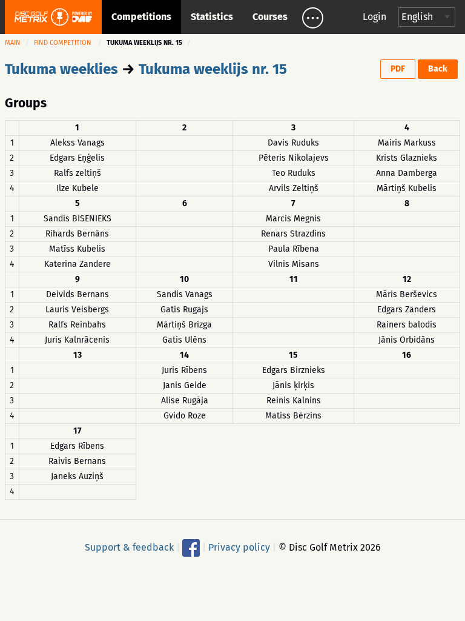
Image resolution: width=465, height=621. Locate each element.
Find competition (62, 43)
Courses (270, 16)
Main (13, 43)
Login (374, 16)
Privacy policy (239, 546)
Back (437, 69)
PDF (398, 69)
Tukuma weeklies (61, 69)
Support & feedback (129, 546)
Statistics (212, 16)
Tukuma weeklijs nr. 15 (213, 69)
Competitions (141, 16)
